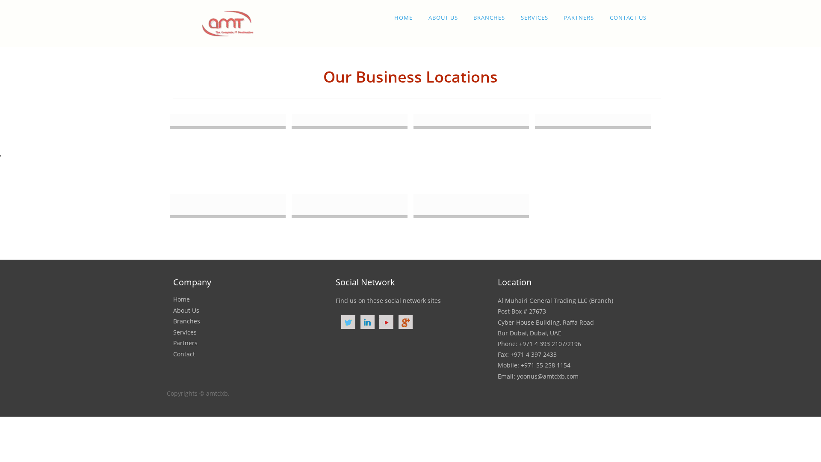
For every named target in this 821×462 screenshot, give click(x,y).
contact (184, 354)
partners (579, 17)
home (403, 17)
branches (186, 321)
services (534, 17)
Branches (489, 17)
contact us (628, 17)
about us (443, 17)
